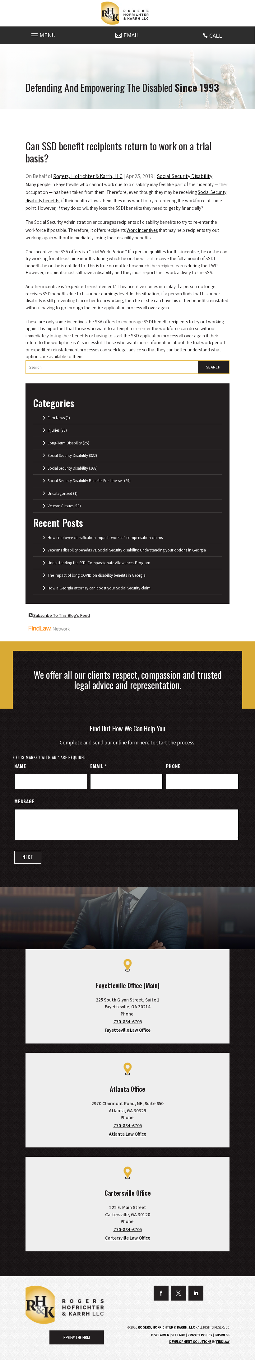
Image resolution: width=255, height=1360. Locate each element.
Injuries (53, 430)
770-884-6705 (128, 1022)
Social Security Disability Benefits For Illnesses (85, 480)
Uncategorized (60, 493)
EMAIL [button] (131, 35)
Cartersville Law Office (127, 1238)
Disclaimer (160, 1335)
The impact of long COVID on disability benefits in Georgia (97, 575)
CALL (215, 35)
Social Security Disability (184, 176)
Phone (173, 765)
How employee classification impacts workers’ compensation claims (105, 537)
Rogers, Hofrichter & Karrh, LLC (88, 176)
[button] (43, 34)
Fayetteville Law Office (128, 1030)
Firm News (56, 417)
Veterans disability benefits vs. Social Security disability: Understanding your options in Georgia (127, 550)
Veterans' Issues (60, 506)
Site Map (178, 1335)
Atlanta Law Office (127, 1134)
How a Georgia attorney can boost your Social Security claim (99, 588)
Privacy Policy (200, 1335)
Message (24, 801)
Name (20, 765)
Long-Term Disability (65, 443)
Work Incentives (142, 230)
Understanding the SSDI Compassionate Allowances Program (99, 562)
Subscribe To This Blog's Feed (61, 615)
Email (98, 765)
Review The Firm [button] (76, 1337)
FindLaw (223, 1341)
